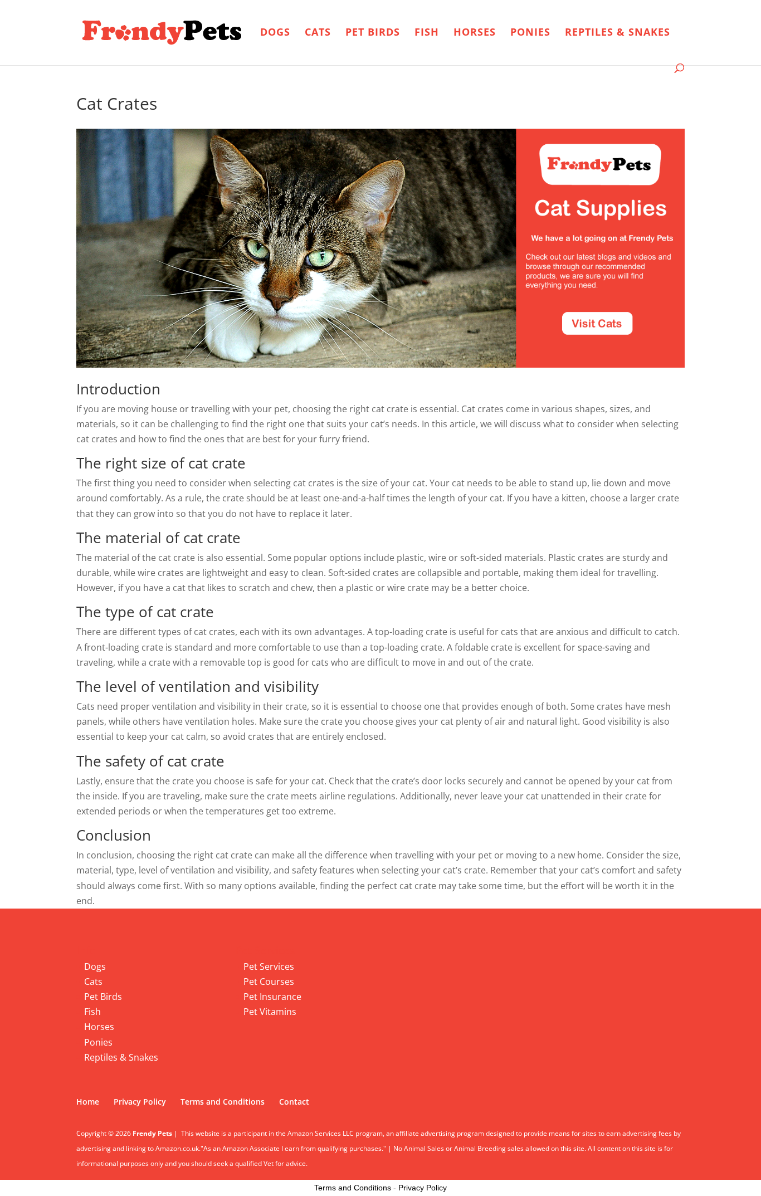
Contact (294, 1101)
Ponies (530, 33)
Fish (426, 33)
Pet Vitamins (269, 1011)
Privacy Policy (140, 1101)
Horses (474, 33)
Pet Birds (372, 33)
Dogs (275, 33)
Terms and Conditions (223, 1101)
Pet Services (268, 966)
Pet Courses (268, 981)
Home (87, 1101)
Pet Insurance (272, 996)
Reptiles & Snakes (617, 33)
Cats (318, 33)
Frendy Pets (152, 1133)
